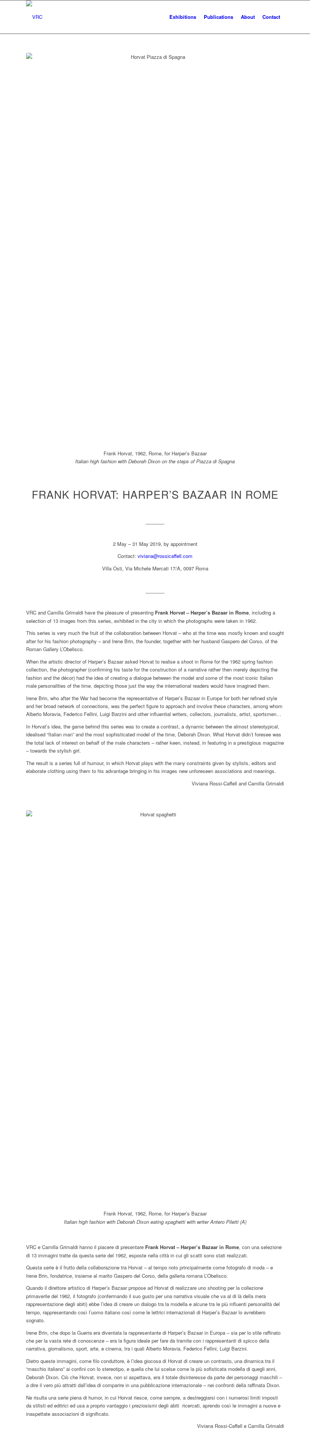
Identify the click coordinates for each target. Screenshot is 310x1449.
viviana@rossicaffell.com (165, 555)
